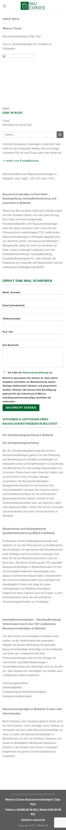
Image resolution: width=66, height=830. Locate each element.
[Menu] (5, 6)
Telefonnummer (11, 318)
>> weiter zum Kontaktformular (21, 160)
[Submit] (60, 134)
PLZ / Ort (8, 331)
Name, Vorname (11, 292)
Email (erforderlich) (14, 305)
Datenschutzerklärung (35, 372)
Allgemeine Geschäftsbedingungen (33, 794)
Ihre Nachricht (11, 345)
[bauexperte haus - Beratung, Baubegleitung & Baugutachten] (33, 6)
